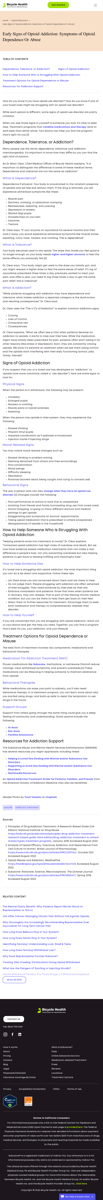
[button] (95, 5)
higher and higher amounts (68, 254)
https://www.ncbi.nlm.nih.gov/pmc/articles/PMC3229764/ (42, 853)
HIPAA (56, 1089)
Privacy (7, 1089)
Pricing (7, 1056)
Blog (5, 1065)
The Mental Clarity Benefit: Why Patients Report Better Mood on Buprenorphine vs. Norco (43, 908)
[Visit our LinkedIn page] (19, 1034)
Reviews (56, 1069)
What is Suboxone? (62, 1047)
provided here (75, 1127)
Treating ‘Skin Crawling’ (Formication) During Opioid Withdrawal (41, 962)
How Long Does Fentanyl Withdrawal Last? (29, 950)
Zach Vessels (33, 797)
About (6, 1052)
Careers (7, 1060)
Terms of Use (74, 1089)
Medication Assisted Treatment (69, 1060)
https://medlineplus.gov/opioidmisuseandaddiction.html (42, 864)
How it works (10, 1047)
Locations (57, 1073)
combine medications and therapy (64, 127)
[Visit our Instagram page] (6, 1034)
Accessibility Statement (32, 1089)
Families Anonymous (20, 735)
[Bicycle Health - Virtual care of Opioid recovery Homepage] (15, 5)
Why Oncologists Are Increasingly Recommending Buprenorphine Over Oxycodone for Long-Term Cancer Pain (46, 924)
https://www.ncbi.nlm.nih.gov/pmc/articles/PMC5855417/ (42, 875)
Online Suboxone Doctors (66, 1056)
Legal (6, 1069)
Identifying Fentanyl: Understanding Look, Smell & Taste (37, 944)
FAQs (54, 1052)
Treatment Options (62, 1077)
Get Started (58, 5)
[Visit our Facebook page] (12, 1034)
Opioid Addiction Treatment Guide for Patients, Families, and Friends (50, 779)
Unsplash (51, 797)
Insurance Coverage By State (19, 1077)
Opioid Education (19, 20)
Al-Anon (13, 728)
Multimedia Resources (22, 773)
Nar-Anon (14, 731)
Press (54, 1065)
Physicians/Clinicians (14, 1073)
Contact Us (13, 1019)
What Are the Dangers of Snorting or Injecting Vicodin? (37, 968)
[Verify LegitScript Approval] (10, 1101)
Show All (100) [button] (14, 980)
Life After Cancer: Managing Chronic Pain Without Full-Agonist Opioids (46, 916)
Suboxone (39, 664)
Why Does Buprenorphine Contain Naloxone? (30, 956)
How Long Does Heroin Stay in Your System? (30, 938)
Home (5, 20)
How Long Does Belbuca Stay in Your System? (31, 932)
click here (81, 1184)
